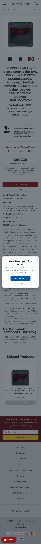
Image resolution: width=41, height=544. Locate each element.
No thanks (20, 283)
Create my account (20, 278)
